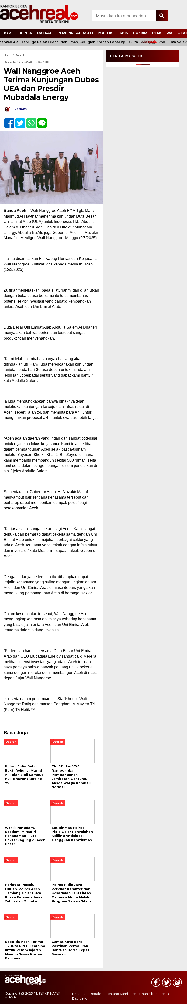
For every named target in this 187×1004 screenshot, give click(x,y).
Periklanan (169, 993)
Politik (105, 33)
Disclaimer (80, 998)
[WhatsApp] (29, 120)
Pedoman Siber (144, 993)
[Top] (176, 997)
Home (8, 33)
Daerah (45, 33)
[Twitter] (18, 120)
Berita (25, 33)
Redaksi (96, 993)
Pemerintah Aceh (75, 33)
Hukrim (140, 33)
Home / (9, 55)
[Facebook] (7, 120)
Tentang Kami (117, 993)
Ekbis (122, 33)
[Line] (40, 120)
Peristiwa (162, 33)
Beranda (78, 993)
